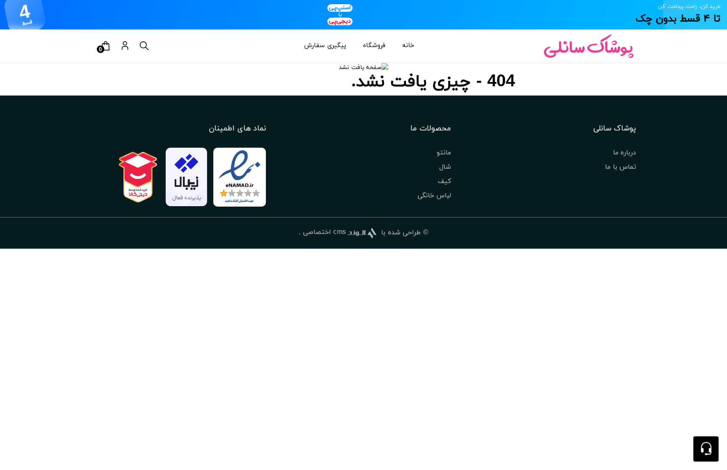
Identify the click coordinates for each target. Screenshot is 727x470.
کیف (444, 181)
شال (445, 167)
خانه (408, 45)
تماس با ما (620, 167)
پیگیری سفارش (325, 45)
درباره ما (624, 152)
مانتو (444, 152)
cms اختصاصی (324, 232)
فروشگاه (374, 45)
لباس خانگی (434, 195)
